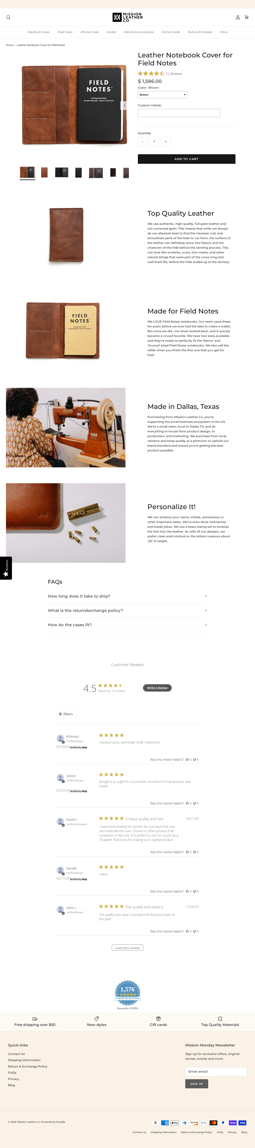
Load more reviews (127, 948)
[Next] (124, 105)
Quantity (144, 133)
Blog (11, 1085)
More (224, 32)
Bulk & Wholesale (200, 32)
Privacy (13, 1079)
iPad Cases (65, 32)
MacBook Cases (39, 32)
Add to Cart (186, 159)
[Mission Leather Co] (127, 17)
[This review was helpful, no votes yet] (187, 759)
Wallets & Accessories (139, 32)
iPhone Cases (89, 32)
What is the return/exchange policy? (85, 610)
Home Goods (171, 32)
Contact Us (16, 1054)
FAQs (12, 1072)
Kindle (111, 32)
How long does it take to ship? (79, 596)
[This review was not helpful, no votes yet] (194, 759)
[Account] (237, 17)
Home (10, 45)
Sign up (196, 1083)
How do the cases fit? (70, 624)
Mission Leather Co (28, 1121)
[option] (74, 105)
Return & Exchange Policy (27, 1066)
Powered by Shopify (53, 1121)
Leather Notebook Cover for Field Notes (41, 45)
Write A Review (157, 688)
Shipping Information (24, 1060)
